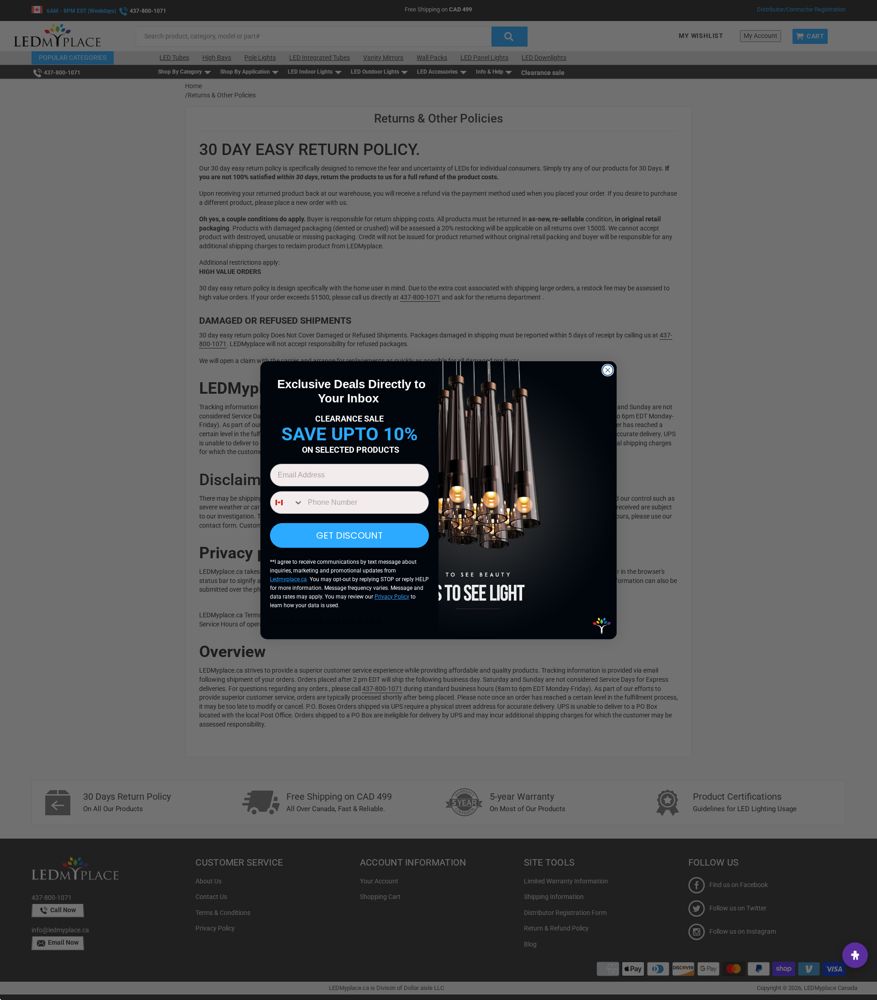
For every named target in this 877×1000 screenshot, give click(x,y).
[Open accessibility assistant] (855, 955)
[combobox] (286, 502)
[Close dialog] (607, 370)
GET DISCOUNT (349, 535)
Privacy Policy (392, 597)
